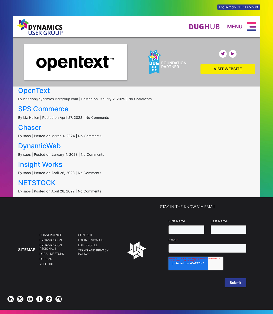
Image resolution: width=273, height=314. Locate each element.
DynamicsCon (50, 240)
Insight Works (40, 164)
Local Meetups (51, 253)
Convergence (50, 235)
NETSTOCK (36, 183)
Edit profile (88, 245)
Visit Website (228, 69)
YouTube (46, 264)
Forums (45, 259)
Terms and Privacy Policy (93, 252)
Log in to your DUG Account (238, 7)
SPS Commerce (43, 109)
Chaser (29, 127)
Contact (85, 235)
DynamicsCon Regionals (50, 247)
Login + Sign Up (90, 240)
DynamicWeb (39, 146)
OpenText (34, 90)
